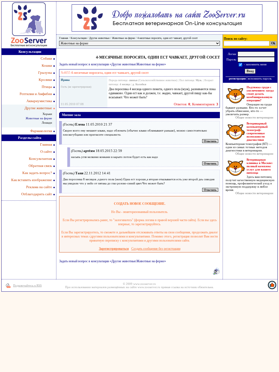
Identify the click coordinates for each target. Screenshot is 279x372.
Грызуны (45, 73)
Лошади (47, 122)
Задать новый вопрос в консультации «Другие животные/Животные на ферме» (112, 64)
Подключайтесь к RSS (27, 285)
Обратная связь (40, 166)
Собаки (46, 58)
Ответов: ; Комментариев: (196, 104)
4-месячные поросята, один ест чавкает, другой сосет (167, 37)
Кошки (47, 65)
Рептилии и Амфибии (36, 94)
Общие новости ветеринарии (254, 117)
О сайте (46, 152)
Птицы (47, 87)
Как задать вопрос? (37, 173)
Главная (63, 37)
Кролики (45, 80)
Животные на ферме (123, 37)
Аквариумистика (39, 101)
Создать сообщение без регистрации (155, 249)
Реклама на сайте (39, 187)
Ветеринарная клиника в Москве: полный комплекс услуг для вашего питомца (260, 166)
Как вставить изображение (31, 180)
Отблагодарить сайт (36, 194)
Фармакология (41, 131)
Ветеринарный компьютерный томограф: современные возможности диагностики (257, 131)
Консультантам (40, 159)
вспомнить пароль (260, 78)
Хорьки (47, 113)
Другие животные (99, 37)
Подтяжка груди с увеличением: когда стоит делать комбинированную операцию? (260, 94)
